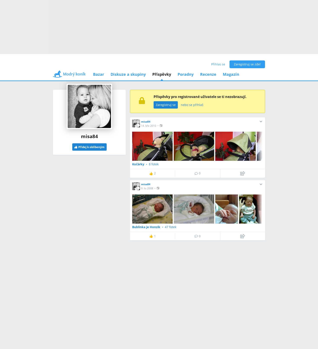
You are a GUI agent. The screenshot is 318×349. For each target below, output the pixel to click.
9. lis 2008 (147, 188)
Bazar (98, 74)
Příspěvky (161, 74)
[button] (161, 125)
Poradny (186, 74)
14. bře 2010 (148, 126)
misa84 (145, 121)
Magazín (231, 74)
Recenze (208, 74)
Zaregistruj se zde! (247, 64)
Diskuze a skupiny (128, 74)
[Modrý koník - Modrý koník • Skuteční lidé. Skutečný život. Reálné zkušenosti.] (69, 75)
